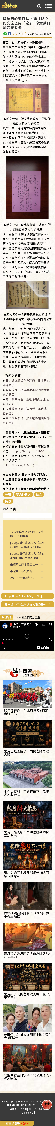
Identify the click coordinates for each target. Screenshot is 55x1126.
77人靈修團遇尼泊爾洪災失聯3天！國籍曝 (27, 534)
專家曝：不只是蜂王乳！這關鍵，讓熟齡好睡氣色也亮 (24, 571)
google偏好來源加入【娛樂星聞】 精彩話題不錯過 (27, 555)
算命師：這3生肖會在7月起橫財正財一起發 (25, 604)
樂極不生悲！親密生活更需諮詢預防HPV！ (24, 564)
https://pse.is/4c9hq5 (18, 465)
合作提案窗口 (27, 1112)
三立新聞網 (11, 1109)
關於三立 (32, 1109)
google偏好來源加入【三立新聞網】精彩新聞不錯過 (27, 545)
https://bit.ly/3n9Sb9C (28, 451)
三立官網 (22, 1109)
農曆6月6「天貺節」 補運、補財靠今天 (29, 596)
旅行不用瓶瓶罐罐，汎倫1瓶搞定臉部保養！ (24, 578)
